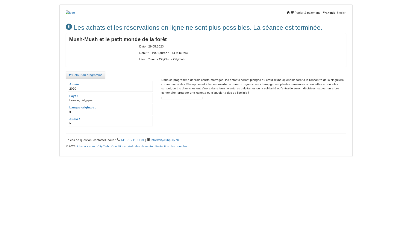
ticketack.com (85, 146)
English (341, 12)
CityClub (103, 146)
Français (329, 12)
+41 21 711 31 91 (132, 140)
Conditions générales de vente (132, 146)
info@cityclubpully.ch (165, 140)
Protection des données (171, 146)
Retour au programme (87, 75)
